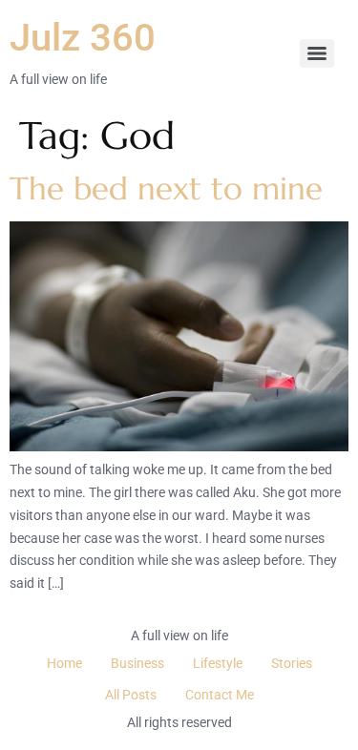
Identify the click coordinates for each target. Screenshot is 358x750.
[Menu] (317, 53)
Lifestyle (217, 663)
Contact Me (219, 694)
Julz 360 (83, 37)
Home (64, 663)
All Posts (131, 694)
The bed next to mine (166, 188)
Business (137, 663)
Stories (291, 663)
